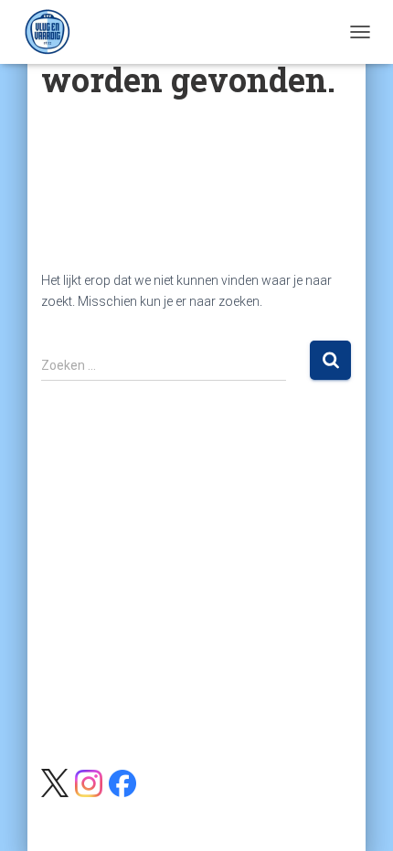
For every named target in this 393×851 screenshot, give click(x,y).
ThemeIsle (267, 807)
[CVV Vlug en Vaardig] (55, 32)
